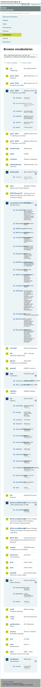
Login (25, 4)
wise (12, 652)
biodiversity (14, 148)
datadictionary (15, 164)
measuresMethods (19, 436)
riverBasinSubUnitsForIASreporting (19, 467)
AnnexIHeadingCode (19, 510)
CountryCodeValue (19, 246)
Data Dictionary (18, 13)
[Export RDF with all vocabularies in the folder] (35, 93)
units (17, 487)
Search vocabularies (12, 62)
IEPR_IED (14, 538)
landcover (14, 555)
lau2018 (13, 573)
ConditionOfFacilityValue (19, 237)
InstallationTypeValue (19, 286)
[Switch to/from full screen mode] (28, 5)
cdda (12, 154)
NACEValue (19, 291)
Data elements (7, 27)
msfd (12, 609)
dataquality (14, 172)
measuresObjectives (19, 442)
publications (15, 624)
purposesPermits (19, 454)
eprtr (12, 186)
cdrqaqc (18, 412)
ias (11, 398)
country (18, 666)
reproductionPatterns (19, 461)
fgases (12, 361)
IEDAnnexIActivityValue (19, 275)
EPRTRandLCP (16, 193)
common (13, 159)
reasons (18, 122)
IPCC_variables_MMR (19, 385)
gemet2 (13, 368)
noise (12, 617)
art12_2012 (14, 76)
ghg (11, 374)
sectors (18, 601)
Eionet (10, 13)
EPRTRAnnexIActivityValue (19, 262)
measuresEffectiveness (19, 429)
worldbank (14, 659)
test (11, 639)
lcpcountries (19, 587)
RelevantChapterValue (19, 330)
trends (18, 127)
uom (12, 644)
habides (13, 391)
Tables (5, 24)
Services (5, 38)
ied (11, 495)
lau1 (11, 562)
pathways (19, 449)
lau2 (11, 567)
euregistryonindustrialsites (16, 203)
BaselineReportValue (19, 223)
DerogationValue (19, 253)
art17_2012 (14, 134)
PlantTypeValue (19, 314)
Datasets (5, 20)
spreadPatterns (19, 482)
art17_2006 (14, 91)
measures (19, 424)
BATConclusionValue (19, 232)
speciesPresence (19, 475)
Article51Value (19, 210)
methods (18, 116)
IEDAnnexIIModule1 (16, 503)
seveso (13, 631)
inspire (12, 547)
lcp (11, 580)
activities (19, 98)
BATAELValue (19, 228)
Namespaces (7, 42)
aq (11, 68)
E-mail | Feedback (8, 681)
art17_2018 (14, 141)
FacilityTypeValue (19, 269)
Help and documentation (10, 17)
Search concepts (26, 62)
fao (11, 353)
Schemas (6, 31)
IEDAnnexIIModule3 (16, 519)
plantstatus (19, 594)
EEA (11, 2)
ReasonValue (19, 319)
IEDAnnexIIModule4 (16, 528)
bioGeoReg (19, 406)
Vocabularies (7, 35)
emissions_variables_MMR (19, 381)
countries (19, 111)
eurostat (13, 348)
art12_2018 (14, 83)
